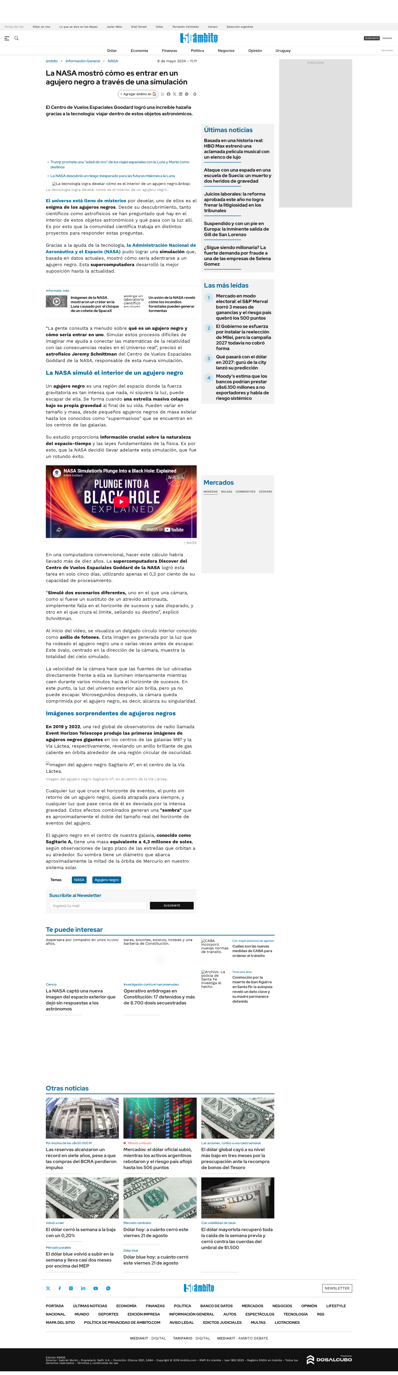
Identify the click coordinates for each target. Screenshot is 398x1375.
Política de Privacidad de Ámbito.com (122, 1322)
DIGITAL (148, 1338)
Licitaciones (287, 1322)
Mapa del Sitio (60, 1322)
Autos (229, 1314)
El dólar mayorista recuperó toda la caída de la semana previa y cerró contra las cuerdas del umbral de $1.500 (237, 1238)
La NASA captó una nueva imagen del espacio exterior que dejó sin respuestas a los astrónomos (81, 1000)
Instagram (71, 1288)
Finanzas (169, 50)
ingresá (387, 38)
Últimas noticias (90, 1306)
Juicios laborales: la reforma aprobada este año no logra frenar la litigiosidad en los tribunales (234, 202)
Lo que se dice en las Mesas (78, 26)
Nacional (55, 1314)
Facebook (60, 1288)
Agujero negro (107, 879)
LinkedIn (83, 1288)
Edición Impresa (144, 1314)
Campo (212, 26)
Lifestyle (336, 1306)
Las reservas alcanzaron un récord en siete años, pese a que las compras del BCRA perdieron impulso (81, 1158)
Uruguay (283, 50)
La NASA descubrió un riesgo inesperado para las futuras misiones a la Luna (112, 175)
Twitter (48, 1288)
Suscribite (172, 905)
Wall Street (139, 26)
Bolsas (226, 491)
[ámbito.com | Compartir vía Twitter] (174, 94)
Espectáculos (260, 1314)
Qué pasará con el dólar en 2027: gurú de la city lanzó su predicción (241, 362)
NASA (113, 61)
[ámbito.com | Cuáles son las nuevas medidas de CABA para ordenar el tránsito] (215, 953)
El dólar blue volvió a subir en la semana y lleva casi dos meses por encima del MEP (80, 1260)
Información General (83, 61)
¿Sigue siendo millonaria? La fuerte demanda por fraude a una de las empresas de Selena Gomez (237, 255)
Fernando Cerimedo (186, 26)
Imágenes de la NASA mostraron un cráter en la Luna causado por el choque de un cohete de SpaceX (95, 304)
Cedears (265, 491)
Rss (320, 1314)
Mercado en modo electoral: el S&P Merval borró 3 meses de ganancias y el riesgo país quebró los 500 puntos (243, 307)
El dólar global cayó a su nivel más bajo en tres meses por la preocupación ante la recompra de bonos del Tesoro (235, 1158)
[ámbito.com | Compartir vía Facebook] (168, 94)
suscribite (372, 38)
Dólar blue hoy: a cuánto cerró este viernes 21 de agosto (155, 1260)
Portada (55, 1306)
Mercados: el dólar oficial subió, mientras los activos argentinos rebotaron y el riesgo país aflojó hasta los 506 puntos (157, 1158)
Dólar (159, 26)
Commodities (245, 491)
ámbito (52, 61)
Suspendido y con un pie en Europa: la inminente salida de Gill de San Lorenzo (236, 229)
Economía (139, 50)
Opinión (255, 50)
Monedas (211, 491)
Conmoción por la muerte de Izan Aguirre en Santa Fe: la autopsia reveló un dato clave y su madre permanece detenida (252, 989)
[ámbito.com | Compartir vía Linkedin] (180, 94)
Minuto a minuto (139, 1143)
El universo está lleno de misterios (86, 200)
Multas (258, 1322)
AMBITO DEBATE (242, 1338)
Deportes (108, 1314)
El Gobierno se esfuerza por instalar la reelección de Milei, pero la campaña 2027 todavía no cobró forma (243, 337)
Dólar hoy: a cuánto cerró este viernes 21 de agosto (155, 1232)
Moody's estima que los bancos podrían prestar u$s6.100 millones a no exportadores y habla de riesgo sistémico (242, 387)
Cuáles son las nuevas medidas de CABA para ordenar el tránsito (252, 951)
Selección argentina (240, 26)
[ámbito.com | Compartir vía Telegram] (186, 94)
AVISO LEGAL (182, 1322)
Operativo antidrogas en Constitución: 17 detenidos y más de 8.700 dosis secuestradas (159, 997)
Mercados (252, 1306)
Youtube (95, 1288)
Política (197, 50)
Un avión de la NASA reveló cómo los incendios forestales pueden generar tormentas (172, 304)
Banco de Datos (216, 1306)
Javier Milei (114, 26)
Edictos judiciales (222, 1322)
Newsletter (387, 50)
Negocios (226, 50)
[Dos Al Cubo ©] (329, 1359)
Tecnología (296, 1314)
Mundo (82, 1314)
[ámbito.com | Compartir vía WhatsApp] (162, 94)
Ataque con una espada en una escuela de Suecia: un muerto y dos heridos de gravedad (238, 175)
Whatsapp (108, 1288)
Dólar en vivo (41, 26)
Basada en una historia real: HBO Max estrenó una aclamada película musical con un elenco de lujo (236, 148)
